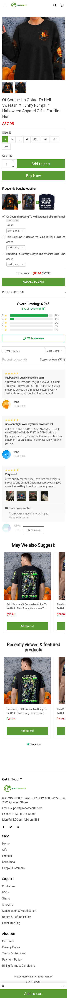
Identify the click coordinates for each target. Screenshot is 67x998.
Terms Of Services (14, 953)
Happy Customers (13, 868)
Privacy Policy (11, 947)
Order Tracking (11, 923)
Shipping (7, 904)
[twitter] (11, 827)
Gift (4, 849)
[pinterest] (18, 827)
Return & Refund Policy (16, 917)
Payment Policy (12, 959)
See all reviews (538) (33, 308)
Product (7, 856)
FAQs (5, 892)
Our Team (8, 941)
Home (6, 843)
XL (27, 139)
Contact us (8, 886)
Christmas (8, 862)
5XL (6, 146)
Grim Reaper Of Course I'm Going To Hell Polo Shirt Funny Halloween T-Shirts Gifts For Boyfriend (27, 607)
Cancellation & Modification (19, 910)
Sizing (6, 898)
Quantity (7, 155)
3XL (45, 139)
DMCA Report (33, 982)
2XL (36, 139)
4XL (55, 139)
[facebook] (4, 827)
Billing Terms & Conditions (18, 965)
